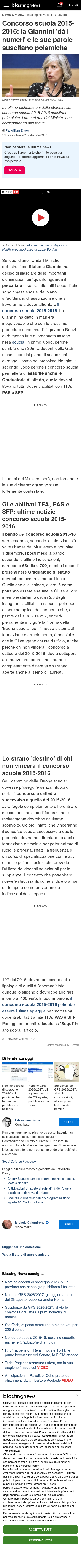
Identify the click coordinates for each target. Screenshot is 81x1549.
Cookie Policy (48, 1520)
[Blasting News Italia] (26, 5)
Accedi (73, 5)
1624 (36, 1413)
